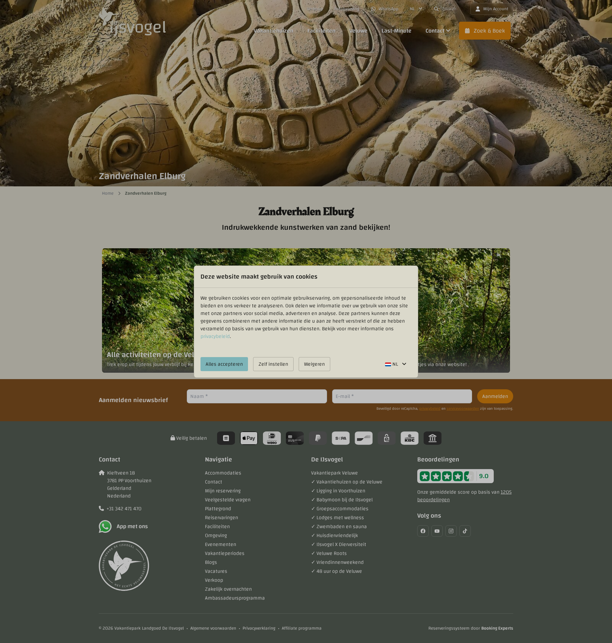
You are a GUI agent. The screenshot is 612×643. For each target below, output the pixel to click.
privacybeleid (215, 336)
